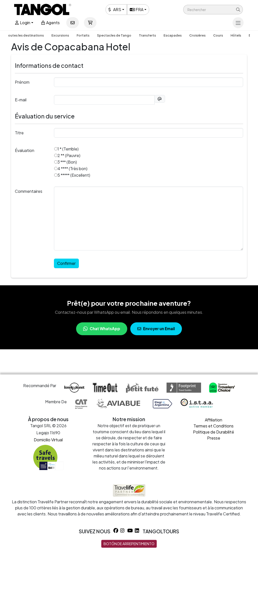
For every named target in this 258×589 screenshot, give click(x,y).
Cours (218, 35)
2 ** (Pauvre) (68, 155)
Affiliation (213, 419)
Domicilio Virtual (48, 439)
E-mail (20, 99)
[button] (213, 9)
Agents (52, 22)
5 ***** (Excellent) (73, 175)
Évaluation (24, 150)
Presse (213, 438)
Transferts (147, 35)
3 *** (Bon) (67, 162)
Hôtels (236, 35)
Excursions (60, 35)
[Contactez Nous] (72, 22)
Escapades (173, 35)
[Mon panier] (90, 22)
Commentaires (28, 191)
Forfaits (83, 35)
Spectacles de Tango (114, 35)
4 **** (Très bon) (72, 168)
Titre (19, 132)
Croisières (197, 35)
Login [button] (24, 22)
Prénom (22, 82)
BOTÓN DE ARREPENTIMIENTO (129, 543)
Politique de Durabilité (213, 432)
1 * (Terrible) (68, 148)
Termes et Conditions (214, 425)
